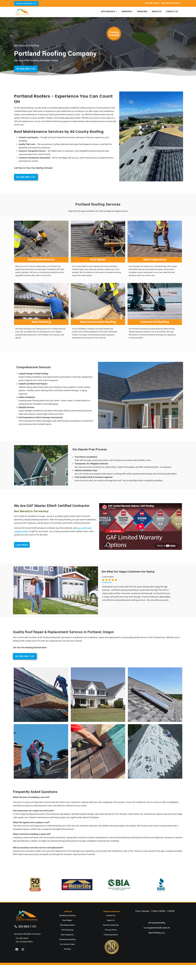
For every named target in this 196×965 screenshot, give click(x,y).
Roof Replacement (67, 925)
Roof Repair (98, 259)
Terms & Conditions (111, 925)
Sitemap (67, 949)
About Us (156, 11)
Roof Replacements (41, 259)
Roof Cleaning (41, 322)
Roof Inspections (154, 259)
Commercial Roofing (155, 322)
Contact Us (172, 11)
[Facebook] (17, 949)
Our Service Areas (67, 944)
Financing (142, 11)
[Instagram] (23, 949)
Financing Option (111, 935)
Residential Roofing (67, 915)
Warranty (127, 11)
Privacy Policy (111, 930)
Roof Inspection (67, 935)
